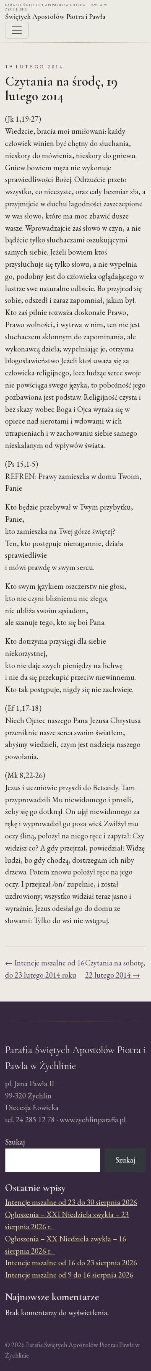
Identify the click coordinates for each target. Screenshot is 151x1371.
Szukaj (15, 1142)
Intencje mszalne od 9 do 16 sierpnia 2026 (69, 1275)
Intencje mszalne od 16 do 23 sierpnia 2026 (71, 1262)
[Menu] (17, 30)
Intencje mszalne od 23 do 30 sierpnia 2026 (71, 1202)
